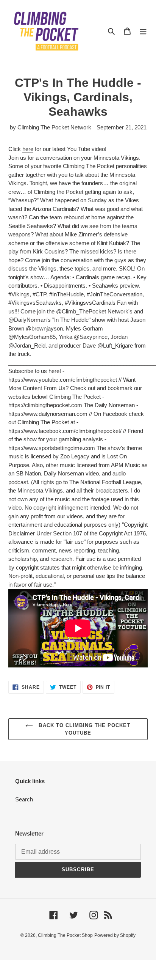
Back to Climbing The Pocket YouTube (83, 729)
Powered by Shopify (115, 935)
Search (24, 799)
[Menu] (143, 31)
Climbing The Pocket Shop (65, 935)
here (27, 149)
